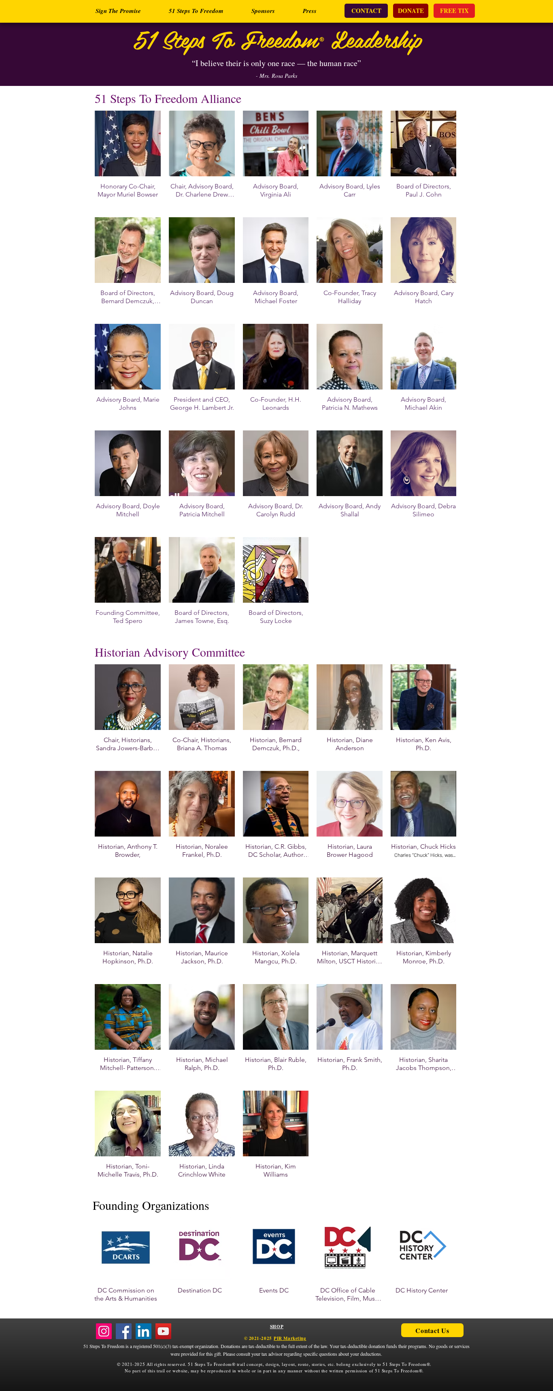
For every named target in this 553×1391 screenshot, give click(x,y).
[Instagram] (104, 1331)
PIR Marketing (290, 1338)
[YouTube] (163, 1331)
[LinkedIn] (143, 1331)
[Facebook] (124, 1331)
